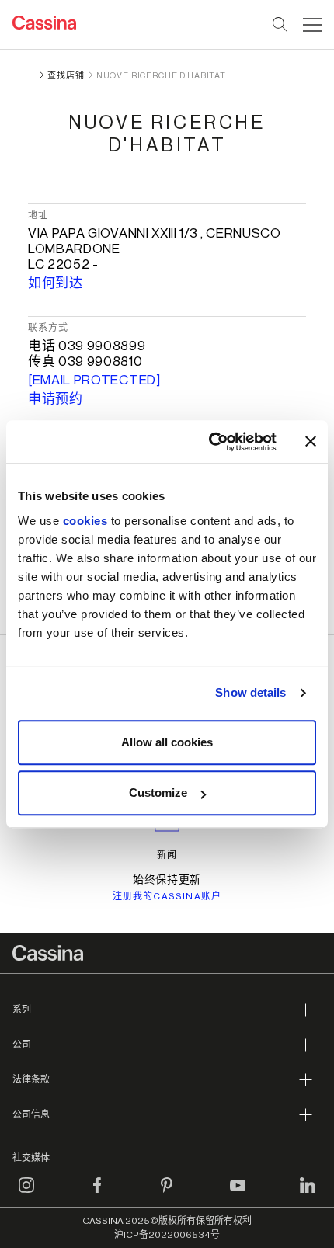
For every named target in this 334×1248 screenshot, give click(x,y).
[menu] (312, 24)
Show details (250, 692)
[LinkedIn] (308, 1194)
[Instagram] (26, 1194)
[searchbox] (281, 25)
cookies (85, 520)
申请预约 (55, 398)
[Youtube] (238, 1194)
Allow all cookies (167, 742)
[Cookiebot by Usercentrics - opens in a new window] (210, 442)
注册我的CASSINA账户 (167, 896)
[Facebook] (97, 1194)
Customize (158, 792)
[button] (310, 24)
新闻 (167, 855)
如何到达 (55, 283)
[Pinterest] (167, 1194)
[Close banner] (310, 441)
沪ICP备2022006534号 (167, 1234)
